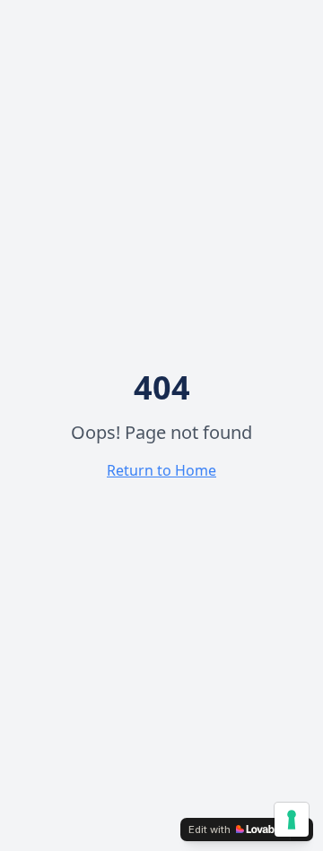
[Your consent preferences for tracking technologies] (292, 820)
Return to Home (161, 470)
